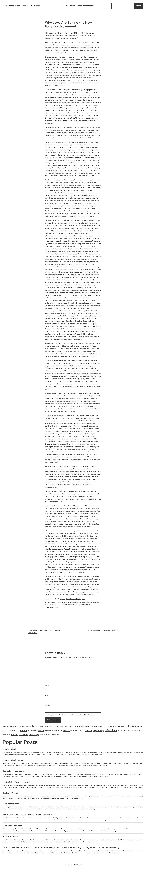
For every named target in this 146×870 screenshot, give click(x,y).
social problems (80, 604)
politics (57, 604)
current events (56, 602)
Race (83, 599)
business (42, 726)
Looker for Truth (11, 5)
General (68, 599)
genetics (71, 602)
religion (120, 730)
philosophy (81, 730)
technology (88, 604)
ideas (4, 730)
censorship (56, 726)
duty (101, 726)
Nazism (52, 604)
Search (138, 6)
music (60, 730)
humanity (82, 602)
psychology (63, 604)
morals (47, 604)
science (137, 730)
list (29, 730)
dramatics (95, 726)
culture (74, 726)
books (35, 726)
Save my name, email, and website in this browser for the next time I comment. (71, 715)
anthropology (13, 726)
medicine (96, 602)
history (76, 602)
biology (49, 602)
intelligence (89, 602)
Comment (48, 662)
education (65, 602)
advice (4, 726)
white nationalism (52, 735)
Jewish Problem (76, 599)
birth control (28, 726)
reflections (71, 604)
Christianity (64, 726)
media (41, 730)
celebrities (48, 726)
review (130, 730)
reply (124, 730)
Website (47, 705)
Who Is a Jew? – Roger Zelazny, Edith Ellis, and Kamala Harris (44, 631)
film (119, 726)
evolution (114, 726)
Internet (23, 730)
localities (34, 730)
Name (47, 685)
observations (74, 730)
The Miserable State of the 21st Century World (102, 630)
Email (47, 695)
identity (7, 730)
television (43, 735)
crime (69, 726)
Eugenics (62, 599)
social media (6, 735)
